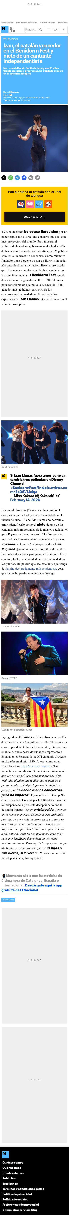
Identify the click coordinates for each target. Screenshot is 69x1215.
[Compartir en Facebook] (24, 177)
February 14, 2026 (25, 500)
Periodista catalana (26, 23)
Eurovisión (8, 900)
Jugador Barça (47, 23)
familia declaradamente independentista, (31, 568)
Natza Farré (7, 23)
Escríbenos (10, 1184)
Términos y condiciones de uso (23, 1189)
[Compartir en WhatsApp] (10, 177)
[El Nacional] (4, 29)
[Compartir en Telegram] (17, 177)
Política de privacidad (17, 1194)
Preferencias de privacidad (20, 1204)
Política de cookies (15, 1199)
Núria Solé (63, 23)
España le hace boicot (35, 766)
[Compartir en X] (3, 177)
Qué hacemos (11, 1168)
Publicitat (9, 1178)
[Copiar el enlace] (37, 177)
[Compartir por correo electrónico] (30, 177)
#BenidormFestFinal (27, 488)
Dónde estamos (13, 1173)
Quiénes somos (12, 1162)
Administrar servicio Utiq (19, 1210)
